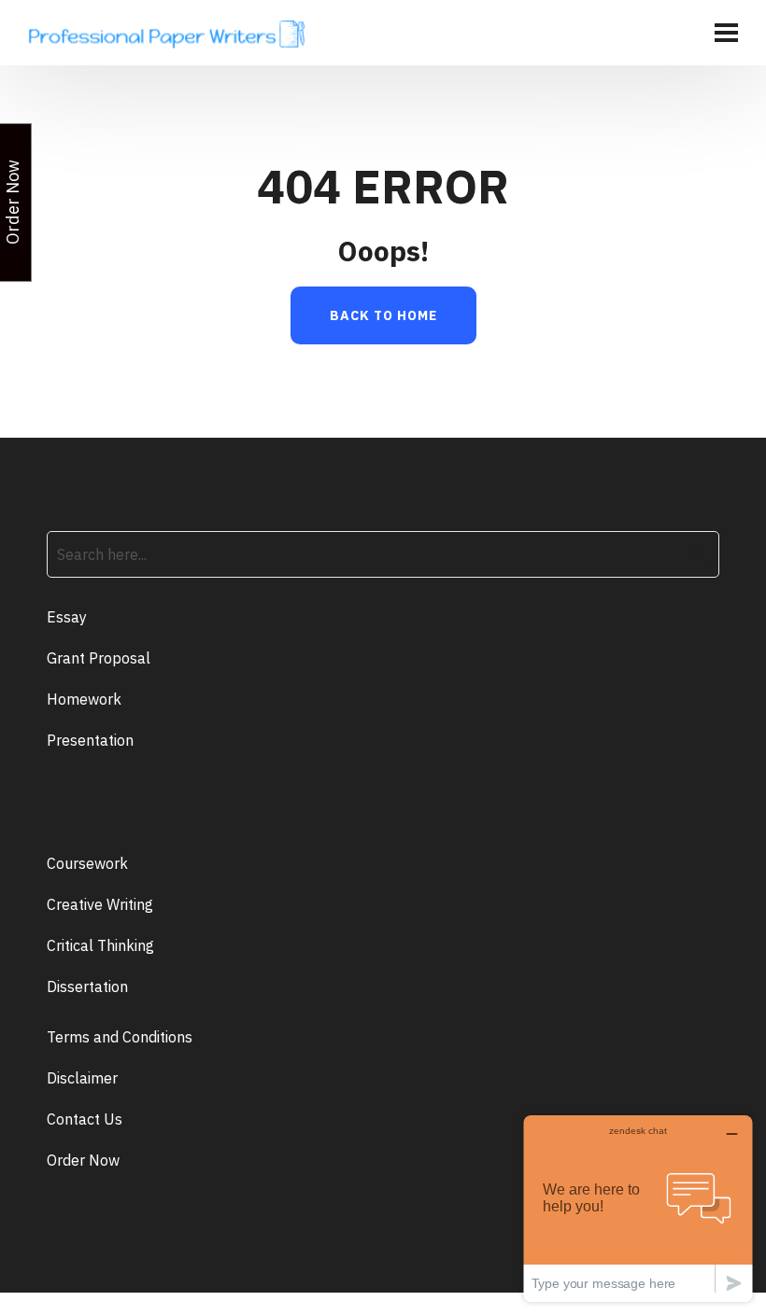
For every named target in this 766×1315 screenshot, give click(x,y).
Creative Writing (100, 904)
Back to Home (383, 315)
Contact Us (84, 1119)
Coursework (87, 863)
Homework (84, 699)
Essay (67, 617)
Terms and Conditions (119, 1037)
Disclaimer (82, 1078)
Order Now (83, 1160)
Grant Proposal (98, 658)
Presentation (90, 740)
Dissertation (87, 986)
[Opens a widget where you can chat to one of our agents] (638, 1208)
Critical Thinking (100, 945)
